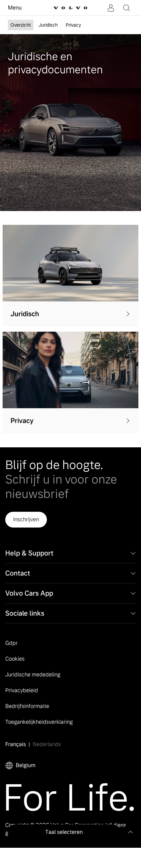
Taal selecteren (64, 832)
